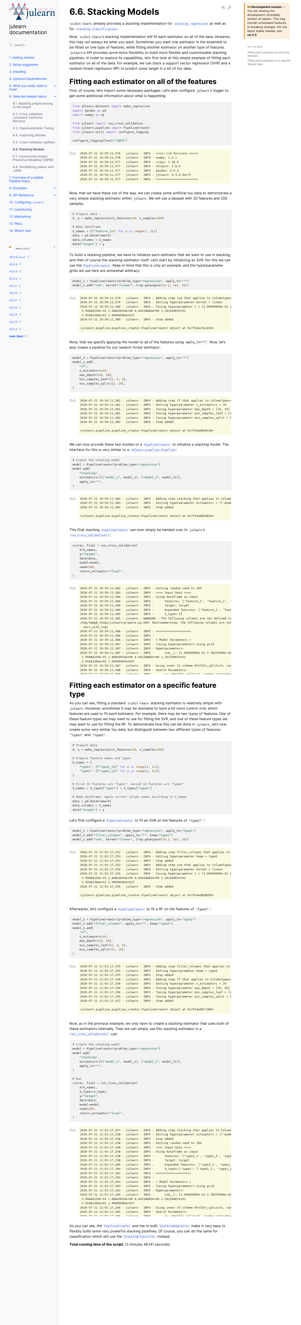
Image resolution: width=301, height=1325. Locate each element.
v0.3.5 (17, 257)
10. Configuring (26, 202)
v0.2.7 (13, 300)
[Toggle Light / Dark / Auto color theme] (229, 7)
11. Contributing (20, 209)
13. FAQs (15, 223)
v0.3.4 (13, 264)
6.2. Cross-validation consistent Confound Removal (28, 117)
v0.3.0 (13, 293)
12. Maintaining (20, 216)
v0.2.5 (13, 307)
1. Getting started (21, 57)
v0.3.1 (13, 286)
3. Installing (17, 71)
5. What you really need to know (28, 87)
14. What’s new (20, 230)
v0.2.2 (13, 329)
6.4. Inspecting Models (29, 135)
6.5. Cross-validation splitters (34, 142)
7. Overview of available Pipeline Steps (26, 179)
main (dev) (16, 336)
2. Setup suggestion (23, 64)
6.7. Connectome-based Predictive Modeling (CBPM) (33, 158)
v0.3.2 (13, 278)
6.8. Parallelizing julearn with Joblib (33, 168)
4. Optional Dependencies (28, 78)
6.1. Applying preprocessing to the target (33, 105)
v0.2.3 (13, 321)
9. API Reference (21, 195)
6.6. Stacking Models (28, 149)
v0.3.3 (13, 271)
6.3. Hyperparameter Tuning (33, 128)
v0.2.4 (13, 314)
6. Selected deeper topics (28, 96)
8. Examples (18, 188)
